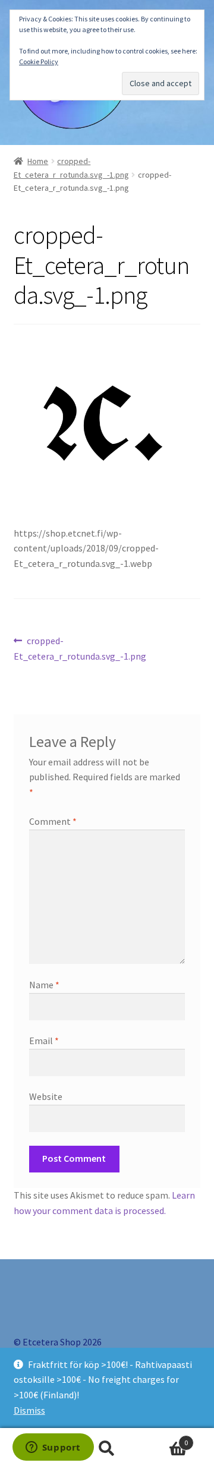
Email (44, 1040)
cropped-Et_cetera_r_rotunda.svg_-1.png (80, 648)
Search (107, 1449)
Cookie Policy (38, 61)
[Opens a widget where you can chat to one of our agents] (53, 1448)
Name (44, 985)
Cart (165, 1438)
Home (37, 161)
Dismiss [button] (29, 1410)
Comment (53, 821)
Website (45, 1096)
